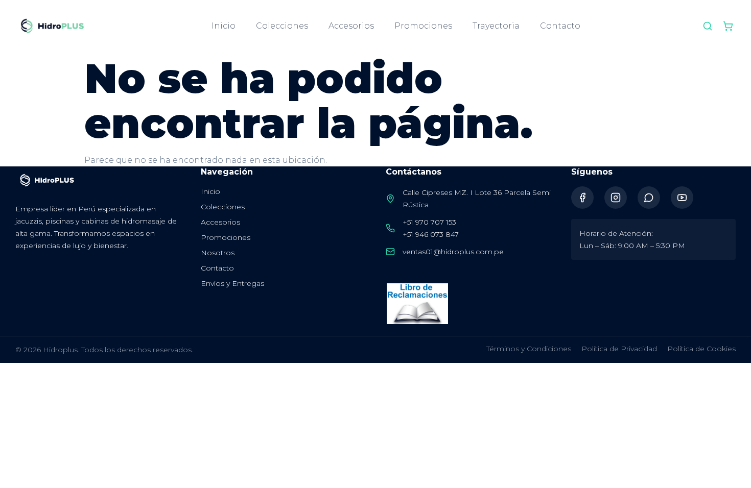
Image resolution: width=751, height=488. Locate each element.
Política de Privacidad (619, 348)
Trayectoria (496, 26)
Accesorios (351, 26)
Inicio (224, 26)
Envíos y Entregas (232, 283)
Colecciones (282, 26)
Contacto (560, 26)
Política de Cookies (701, 348)
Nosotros (217, 252)
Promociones (423, 26)
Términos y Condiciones (528, 348)
